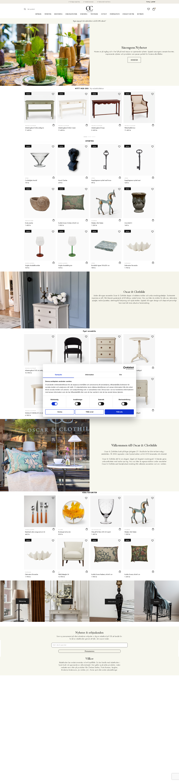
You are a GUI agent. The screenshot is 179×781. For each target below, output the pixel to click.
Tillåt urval (89, 412)
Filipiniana (127, 263)
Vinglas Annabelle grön (65, 265)
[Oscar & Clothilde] (89, 9)
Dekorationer (71, 14)
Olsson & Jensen (29, 263)
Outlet (104, 14)
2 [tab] (89, 137)
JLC (59, 572)
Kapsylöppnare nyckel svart (132, 180)
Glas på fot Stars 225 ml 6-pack (101, 532)
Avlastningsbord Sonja (98, 128)
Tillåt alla (119, 412)
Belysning (58, 14)
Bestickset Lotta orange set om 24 (35, 532)
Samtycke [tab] (58, 375)
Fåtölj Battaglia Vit (63, 574)
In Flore (60, 529)
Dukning (83, 14)
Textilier (94, 14)
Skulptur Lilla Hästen (97, 223)
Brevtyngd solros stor (64, 532)
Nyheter (48, 14)
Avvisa (59, 412)
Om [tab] (120, 375)
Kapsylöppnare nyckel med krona (101, 180)
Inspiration (115, 14)
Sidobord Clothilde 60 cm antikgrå (35, 413)
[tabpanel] (39, 111)
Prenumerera (89, 651)
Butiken (140, 14)
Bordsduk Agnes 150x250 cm (100, 265)
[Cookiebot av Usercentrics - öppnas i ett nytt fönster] (125, 368)
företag (148, 2)
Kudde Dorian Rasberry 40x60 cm (101, 574)
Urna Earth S (128, 223)
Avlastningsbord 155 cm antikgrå (35, 370)
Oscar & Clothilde (30, 125)
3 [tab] (94, 137)
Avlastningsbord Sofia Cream (67, 128)
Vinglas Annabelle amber (32, 265)
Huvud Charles (62, 180)
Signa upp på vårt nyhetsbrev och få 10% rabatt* (89, 21)
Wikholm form (29, 221)
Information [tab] (89, 375)
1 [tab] (85, 137)
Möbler (38, 14)
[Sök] (25, 9)
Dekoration (112, 601)
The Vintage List (96, 529)
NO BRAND (94, 221)
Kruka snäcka (29, 223)
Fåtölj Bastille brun (130, 128)
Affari (26, 178)
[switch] (78, 403)
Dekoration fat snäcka (131, 265)
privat (153, 2)
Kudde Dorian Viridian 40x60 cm (68, 223)
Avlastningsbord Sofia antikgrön (34, 128)
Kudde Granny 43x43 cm (132, 574)
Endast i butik (128, 14)
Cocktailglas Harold (31, 180)
